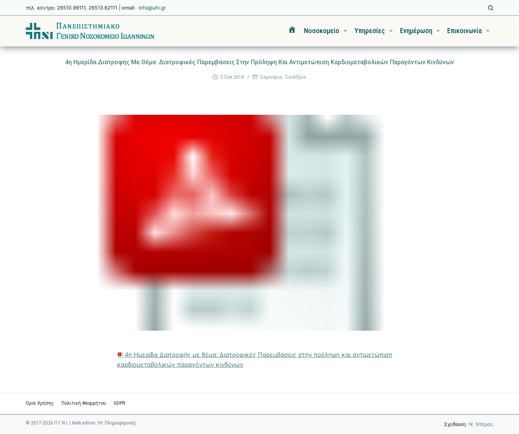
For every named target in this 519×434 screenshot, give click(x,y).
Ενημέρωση (416, 31)
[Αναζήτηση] (490, 7)
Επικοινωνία (464, 31)
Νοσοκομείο (321, 31)
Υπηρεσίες (369, 31)
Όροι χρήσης (40, 403)
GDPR (119, 403)
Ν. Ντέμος (481, 424)
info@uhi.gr (152, 8)
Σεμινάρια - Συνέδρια (283, 77)
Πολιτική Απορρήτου (84, 403)
